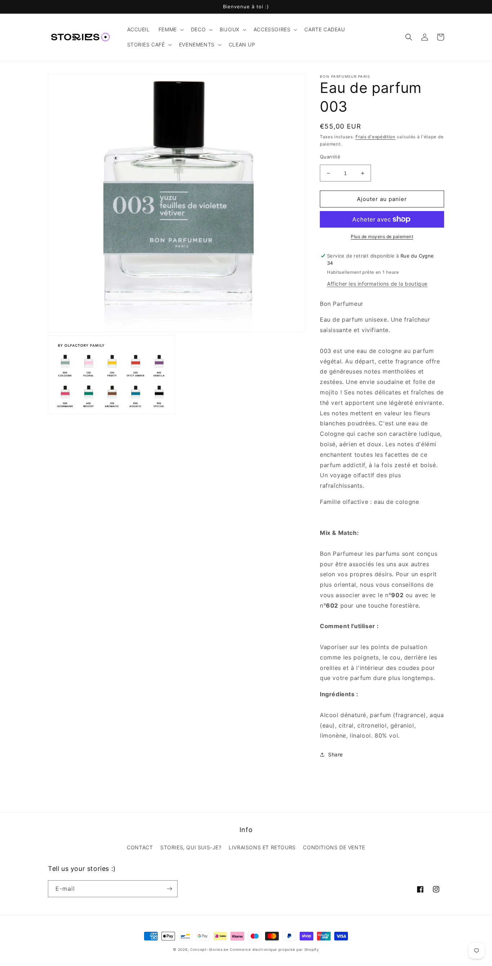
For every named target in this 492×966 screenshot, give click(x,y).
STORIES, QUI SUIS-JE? (191, 847)
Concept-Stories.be (209, 949)
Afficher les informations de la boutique (377, 284)
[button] (170, 29)
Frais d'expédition (375, 136)
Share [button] (335, 754)
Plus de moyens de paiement (382, 236)
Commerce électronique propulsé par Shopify (274, 949)
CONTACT (140, 847)
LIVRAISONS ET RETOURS (262, 847)
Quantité (330, 157)
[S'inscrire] (169, 888)
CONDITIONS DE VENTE (334, 847)
